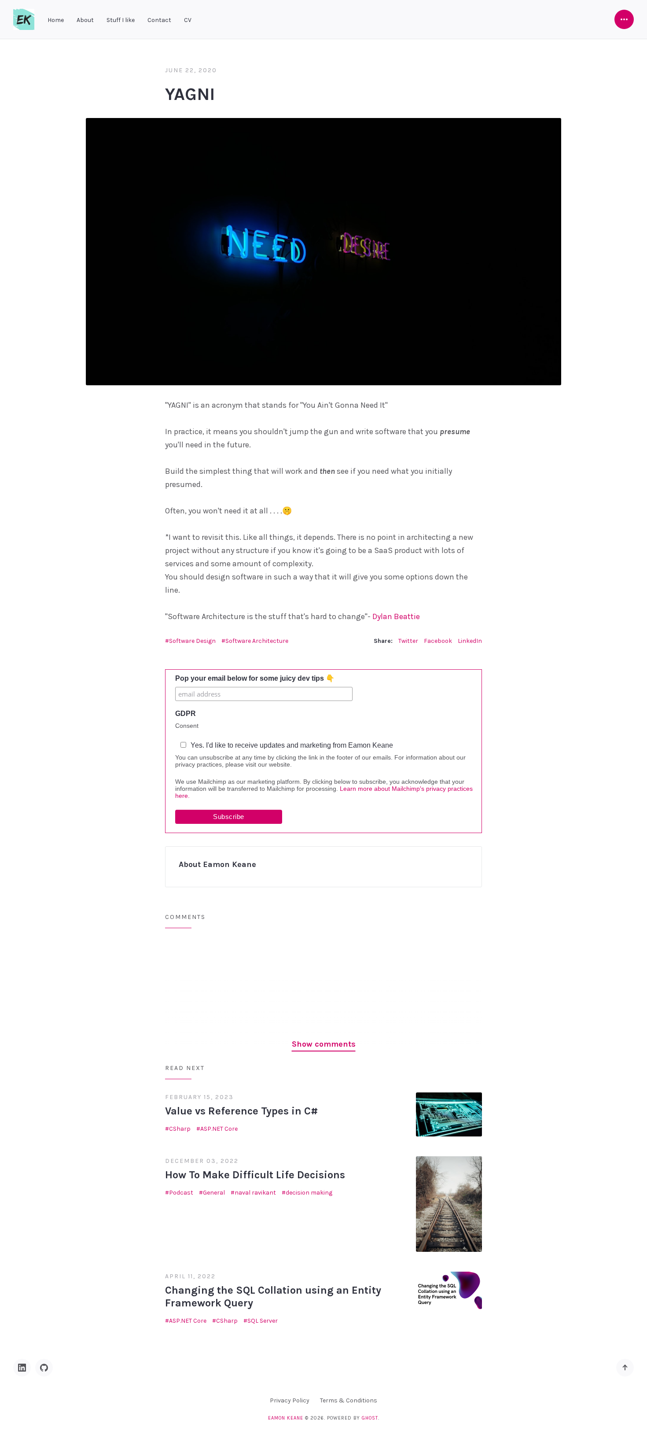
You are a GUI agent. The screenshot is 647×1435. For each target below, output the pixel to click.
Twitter (408, 641)
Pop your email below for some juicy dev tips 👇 (255, 678)
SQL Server (262, 1320)
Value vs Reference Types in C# (241, 1111)
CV (187, 20)
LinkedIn (470, 641)
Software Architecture (256, 641)
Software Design (192, 641)
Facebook (438, 641)
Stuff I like (121, 20)
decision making (309, 1192)
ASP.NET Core (219, 1129)
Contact (159, 20)
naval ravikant (255, 1192)
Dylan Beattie (396, 616)
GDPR (185, 713)
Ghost (370, 1418)
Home (56, 20)
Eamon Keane (285, 1418)
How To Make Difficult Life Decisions (255, 1175)
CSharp (180, 1129)
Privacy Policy (289, 1400)
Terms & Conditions (348, 1400)
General (214, 1192)
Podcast (181, 1192)
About (85, 20)
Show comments (324, 1044)
